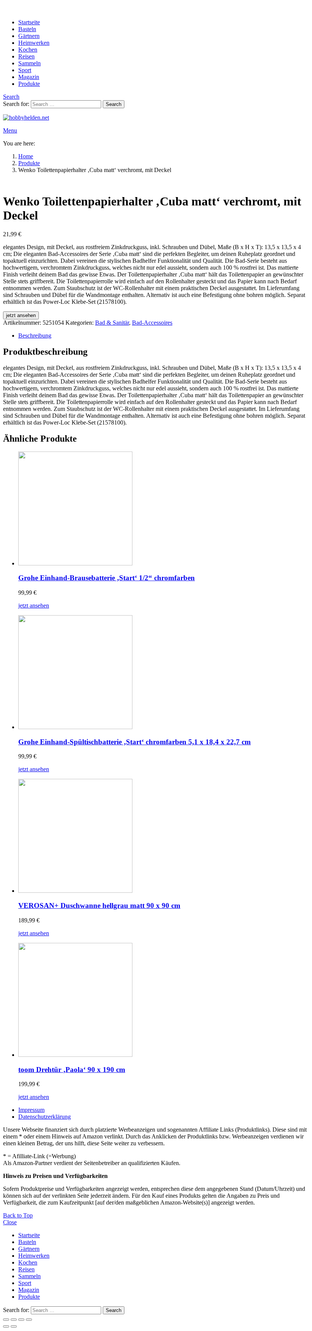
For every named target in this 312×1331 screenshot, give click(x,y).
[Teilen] (21, 1319)
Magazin (28, 77)
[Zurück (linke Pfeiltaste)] (6, 1326)
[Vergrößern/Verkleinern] (6, 1319)
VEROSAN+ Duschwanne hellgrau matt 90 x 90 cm (99, 905)
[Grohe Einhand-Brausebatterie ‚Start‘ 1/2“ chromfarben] (163, 509)
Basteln (27, 29)
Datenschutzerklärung (44, 1116)
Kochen (27, 49)
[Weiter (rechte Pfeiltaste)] (14, 1326)
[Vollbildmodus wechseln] (14, 1319)
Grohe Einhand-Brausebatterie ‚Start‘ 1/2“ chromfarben (106, 578)
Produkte (29, 84)
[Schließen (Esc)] (29, 1319)
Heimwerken (33, 42)
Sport (24, 70)
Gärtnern (29, 36)
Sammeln (29, 63)
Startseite (29, 22)
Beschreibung (34, 335)
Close (10, 1222)
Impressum (31, 1110)
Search (113, 104)
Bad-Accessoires (152, 322)
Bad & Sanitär (112, 322)
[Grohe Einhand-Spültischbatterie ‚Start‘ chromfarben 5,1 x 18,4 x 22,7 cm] (163, 673)
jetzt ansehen (21, 315)
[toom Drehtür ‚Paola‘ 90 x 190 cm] (163, 1000)
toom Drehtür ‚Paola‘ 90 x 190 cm (71, 1070)
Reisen (26, 56)
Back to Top (18, 1215)
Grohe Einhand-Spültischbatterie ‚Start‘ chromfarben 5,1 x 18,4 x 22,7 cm (134, 742)
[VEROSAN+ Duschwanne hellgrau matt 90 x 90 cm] (163, 836)
